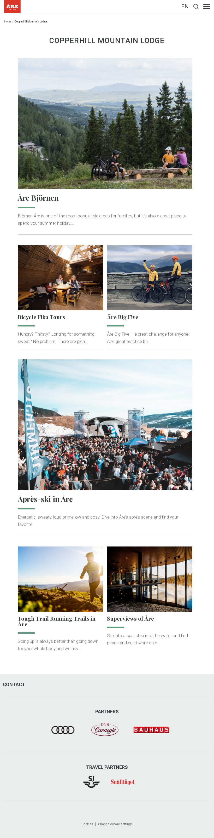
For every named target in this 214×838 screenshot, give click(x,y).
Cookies (87, 824)
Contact (14, 684)
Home (7, 21)
